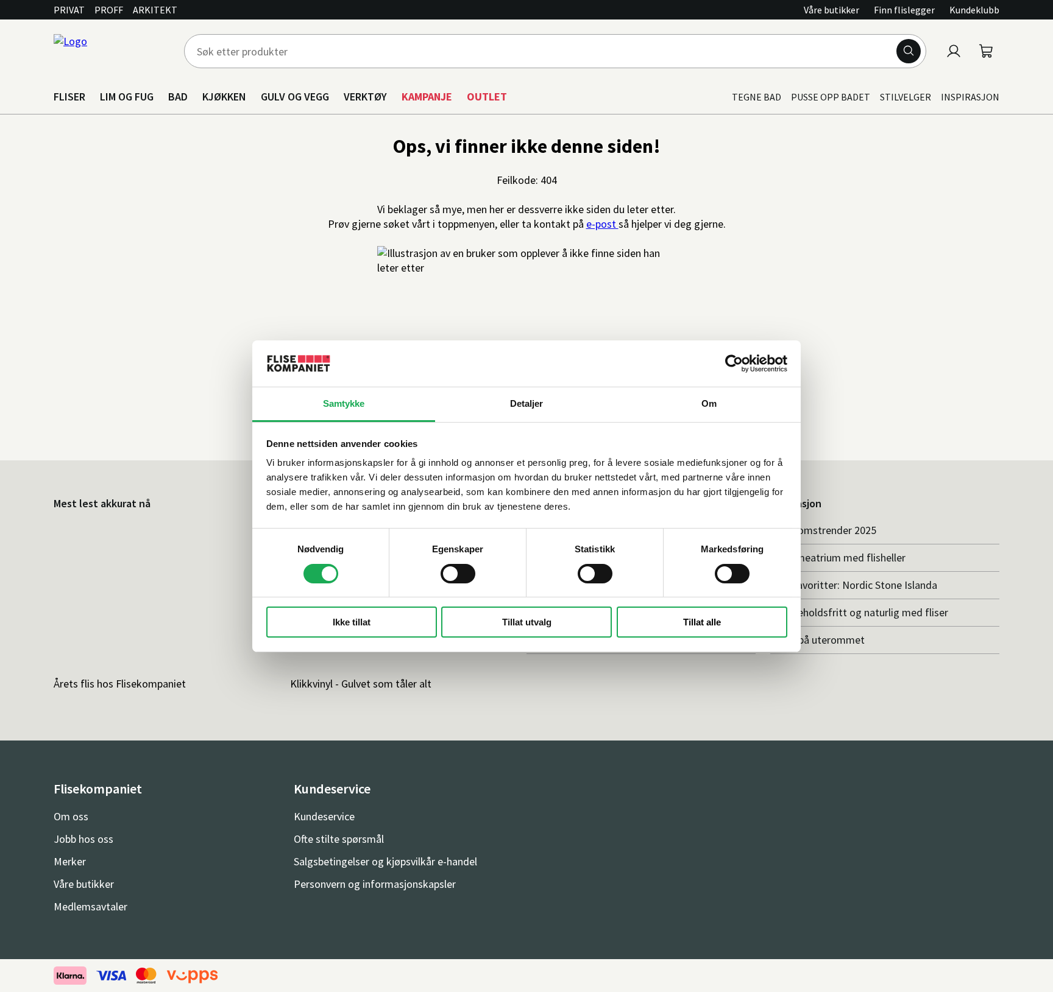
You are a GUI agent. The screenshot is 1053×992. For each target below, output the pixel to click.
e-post (602, 224)
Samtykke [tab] (344, 403)
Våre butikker (831, 10)
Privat (69, 10)
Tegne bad (756, 97)
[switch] (458, 573)
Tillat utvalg (526, 622)
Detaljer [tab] (527, 403)
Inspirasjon (970, 97)
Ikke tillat (351, 622)
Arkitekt (155, 10)
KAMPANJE (427, 97)
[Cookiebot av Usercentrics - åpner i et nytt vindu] (734, 363)
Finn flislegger (904, 10)
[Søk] (908, 51)
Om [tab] (709, 403)
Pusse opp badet (830, 97)
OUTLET (487, 97)
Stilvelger (905, 97)
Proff (108, 10)
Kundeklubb (974, 10)
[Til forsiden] (111, 51)
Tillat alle (702, 622)
